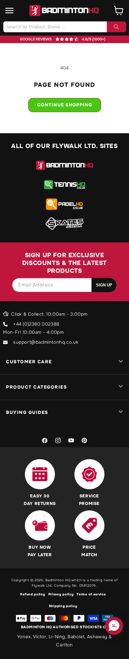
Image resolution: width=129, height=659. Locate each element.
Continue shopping (64, 105)
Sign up (104, 285)
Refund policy (32, 594)
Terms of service (91, 594)
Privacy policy (61, 594)
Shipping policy (63, 606)
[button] (9, 10)
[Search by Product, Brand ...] (116, 26)
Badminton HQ (57, 580)
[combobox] (64, 26)
